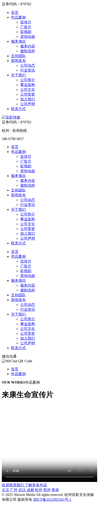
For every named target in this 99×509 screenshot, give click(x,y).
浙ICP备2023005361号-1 (52, 499)
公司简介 (27, 80)
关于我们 (18, 75)
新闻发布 (18, 61)
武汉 (22, 490)
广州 (13, 490)
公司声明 (27, 104)
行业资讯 (27, 70)
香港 (55, 490)
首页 (14, 12)
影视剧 (25, 32)
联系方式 (18, 109)
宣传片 (25, 22)
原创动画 (27, 37)
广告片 (25, 27)
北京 (5, 490)
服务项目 (18, 41)
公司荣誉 (27, 94)
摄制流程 (27, 51)
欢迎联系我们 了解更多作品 (24, 485)
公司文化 (27, 89)
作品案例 (18, 17)
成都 (30, 490)
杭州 (38, 490)
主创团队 (18, 56)
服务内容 (27, 46)
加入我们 (27, 99)
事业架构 (27, 85)
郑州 (47, 490)
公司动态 (27, 65)
